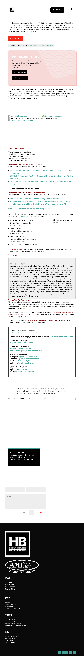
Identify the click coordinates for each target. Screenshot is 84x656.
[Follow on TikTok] (70, 652)
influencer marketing (29, 216)
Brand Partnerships (13, 624)
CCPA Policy (10, 640)
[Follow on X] (74, 652)
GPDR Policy (10, 643)
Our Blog (8, 582)
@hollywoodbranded (28, 357)
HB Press (9, 607)
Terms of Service (12, 636)
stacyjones (22, 369)
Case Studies (10, 605)
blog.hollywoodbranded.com (22, 343)
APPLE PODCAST (45, 46)
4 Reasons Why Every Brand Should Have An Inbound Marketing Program (41, 201)
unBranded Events (13, 609)
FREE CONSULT (57, 10)
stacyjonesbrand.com (27, 371)
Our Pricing (10, 619)
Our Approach (11, 621)
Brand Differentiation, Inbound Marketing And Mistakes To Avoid (37, 199)
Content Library (11, 589)
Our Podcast (10, 587)
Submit (41, 512)
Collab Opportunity (20, 78)
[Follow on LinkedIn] (59, 652)
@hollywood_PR (23, 361)
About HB (9, 602)
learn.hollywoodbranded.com (61, 337)
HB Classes (9, 585)
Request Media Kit (20, 72)
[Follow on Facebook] (63, 652)
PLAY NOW (14, 38)
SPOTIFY (31, 46)
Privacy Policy (11, 638)
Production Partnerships (15, 626)
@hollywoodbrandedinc (29, 359)
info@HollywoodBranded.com (22, 349)
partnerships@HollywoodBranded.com (26, 351)
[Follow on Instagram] (66, 652)
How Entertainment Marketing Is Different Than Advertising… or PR (38, 204)
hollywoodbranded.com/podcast (23, 333)
